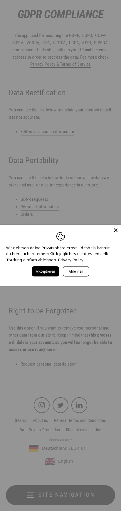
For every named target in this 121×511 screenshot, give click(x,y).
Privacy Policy (70, 259)
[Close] (116, 230)
